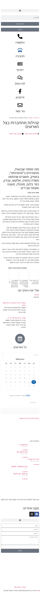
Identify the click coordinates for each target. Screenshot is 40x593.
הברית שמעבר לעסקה (19, 466)
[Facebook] (36, 514)
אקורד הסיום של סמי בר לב (16, 318)
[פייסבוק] (20, 91)
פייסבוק (20, 97)
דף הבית (36, 118)
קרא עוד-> (25, 450)
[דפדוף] (20, 63)
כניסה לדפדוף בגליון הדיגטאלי (29, 418)
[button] (20, 10)
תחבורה (20, 56)
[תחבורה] (20, 50)
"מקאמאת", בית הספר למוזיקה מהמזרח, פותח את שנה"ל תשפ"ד (23, 284)
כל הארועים (20, 347)
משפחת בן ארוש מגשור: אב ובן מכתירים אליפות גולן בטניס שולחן (13, 284)
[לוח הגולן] (20, 77)
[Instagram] (31, 514)
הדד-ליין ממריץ (33, 459)
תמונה (31, 118)
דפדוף (20, 70)
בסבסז (36, 295)
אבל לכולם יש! (22, 452)
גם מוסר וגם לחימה (20, 474)
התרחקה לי (23, 445)
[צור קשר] (20, 105)
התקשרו (20, 42)
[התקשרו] (20, 36)
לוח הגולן (20, 83)
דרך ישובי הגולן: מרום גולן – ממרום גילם (34, 282)
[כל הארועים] (20, 339)
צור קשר (20, 111)
